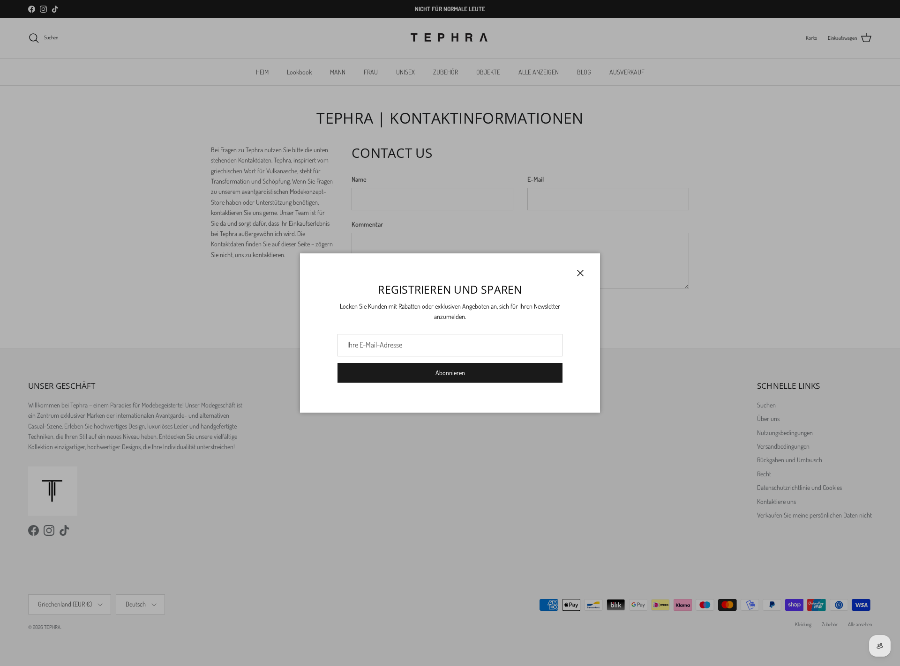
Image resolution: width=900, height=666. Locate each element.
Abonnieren (450, 373)
